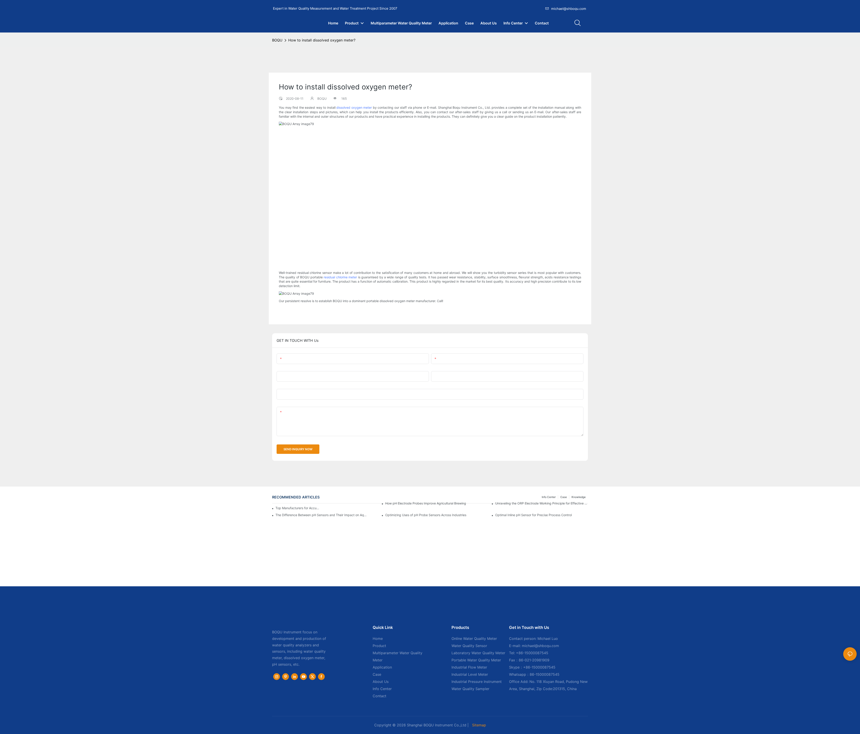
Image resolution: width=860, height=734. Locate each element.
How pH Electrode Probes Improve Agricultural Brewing (425, 503)
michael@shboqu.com (568, 8)
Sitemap (479, 725)
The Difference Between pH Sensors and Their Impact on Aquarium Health (321, 515)
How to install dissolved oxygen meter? (321, 40)
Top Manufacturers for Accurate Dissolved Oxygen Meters (297, 508)
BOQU (277, 40)
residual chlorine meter (340, 277)
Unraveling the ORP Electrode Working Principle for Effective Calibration (541, 503)
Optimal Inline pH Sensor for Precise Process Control (533, 515)
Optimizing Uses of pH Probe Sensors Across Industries (425, 515)
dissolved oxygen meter (354, 107)
